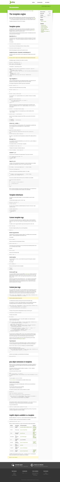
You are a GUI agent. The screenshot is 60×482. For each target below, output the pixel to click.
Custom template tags (44, 27)
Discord (21, 466)
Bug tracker (35, 474)
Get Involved (47, 2)
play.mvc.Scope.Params (24, 442)
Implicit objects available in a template (45, 31)
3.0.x (49, 11)
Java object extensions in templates (45, 30)
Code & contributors (35, 472)
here (32, 10)
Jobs (24, 472)
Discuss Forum (17, 466)
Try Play (33, 2)
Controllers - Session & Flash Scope (34, 429)
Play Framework (12, 2)
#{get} (12, 57)
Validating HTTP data (34, 427)
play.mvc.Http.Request (23, 447)
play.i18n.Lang (22, 433)
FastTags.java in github (21, 338)
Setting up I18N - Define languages (34, 433)
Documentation (39, 2)
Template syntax (43, 25)
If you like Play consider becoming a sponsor (41, 466)
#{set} (15, 57)
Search (42, 17)
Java (49, 13)
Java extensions (13, 379)
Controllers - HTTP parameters (34, 442)
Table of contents (43, 21)
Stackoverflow (25, 466)
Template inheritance (44, 26)
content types (27, 273)
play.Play (21, 445)
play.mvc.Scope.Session (24, 450)
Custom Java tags (44, 28)
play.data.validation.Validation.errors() (26, 427)
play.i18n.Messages (23, 436)
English (49, 15)
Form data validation (14, 457)
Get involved (35, 475)
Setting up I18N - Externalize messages (34, 436)
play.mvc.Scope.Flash (23, 429)
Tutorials (14, 474)
